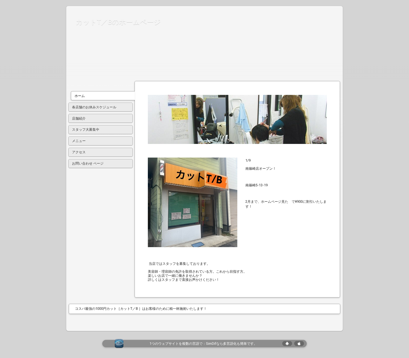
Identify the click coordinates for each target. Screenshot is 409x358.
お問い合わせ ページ (88, 163)
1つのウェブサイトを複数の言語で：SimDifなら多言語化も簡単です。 (203, 344)
